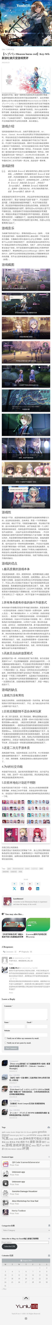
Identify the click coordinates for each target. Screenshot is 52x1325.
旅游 (38, 1141)
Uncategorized (13, 1061)
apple (3, 1132)
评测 (20, 871)
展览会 (12, 1142)
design (18, 1132)
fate (22, 1132)
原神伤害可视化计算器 (36, 1138)
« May (4, 1289)
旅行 (44, 1142)
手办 (27, 1142)
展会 (4, 1142)
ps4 (28, 1135)
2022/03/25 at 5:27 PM (22, 958)
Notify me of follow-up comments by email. (23, 1038)
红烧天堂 (14, 871)
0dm (10, 1075)
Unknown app (18, 1172)
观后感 (19, 1149)
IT (23, 1135)
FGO (25, 1132)
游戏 (41, 868)
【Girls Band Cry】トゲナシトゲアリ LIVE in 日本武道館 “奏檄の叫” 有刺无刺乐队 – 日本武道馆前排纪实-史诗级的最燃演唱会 (29, 1092)
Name (7, 1022)
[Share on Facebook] (22, 886)
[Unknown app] (5, 1175)
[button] (26, 280)
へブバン (34, 868)
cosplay (8, 1132)
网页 (9, 1149)
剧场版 (11, 1139)
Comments (10, 952)
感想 (22, 1142)
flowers (29, 1132)
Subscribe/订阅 (9, 1246)
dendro (13, 1132)
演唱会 (34, 1146)
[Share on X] (14, 886)
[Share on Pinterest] (29, 886)
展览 (7, 1142)
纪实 (6, 1149)
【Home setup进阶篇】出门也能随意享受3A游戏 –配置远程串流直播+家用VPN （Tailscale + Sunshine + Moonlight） (29, 1066)
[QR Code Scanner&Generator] (5, 1166)
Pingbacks (26, 952)
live (25, 1135)
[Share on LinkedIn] (37, 886)
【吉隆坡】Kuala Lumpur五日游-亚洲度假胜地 (27, 1103)
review (27, 868)
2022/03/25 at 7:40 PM (29, 968)
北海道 (16, 1139)
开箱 (18, 1142)
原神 (20, 1139)
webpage (40, 1135)
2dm (3, 49)
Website (7, 1031)
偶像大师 (46, 1135)
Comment (8, 1006)
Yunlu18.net (26, 5)
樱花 (3, 1146)
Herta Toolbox (19, 1210)
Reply (11, 964)
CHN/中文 (10, 49)
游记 (28, 1145)
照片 (39, 1145)
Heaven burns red (18, 868)
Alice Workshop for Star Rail (25, 1201)
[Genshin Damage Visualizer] (5, 1195)
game (9, 868)
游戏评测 (5, 871)
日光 (48, 1142)
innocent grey (14, 1135)
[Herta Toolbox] (5, 1214)
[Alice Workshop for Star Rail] (5, 1204)
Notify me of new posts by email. (19, 1043)
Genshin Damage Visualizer (24, 1191)
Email (30, 1022)
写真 (5, 1138)
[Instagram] (26, 14)
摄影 (32, 1141)
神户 (43, 1146)
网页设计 (14, 1149)
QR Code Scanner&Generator (26, 1162)
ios (21, 1135)
